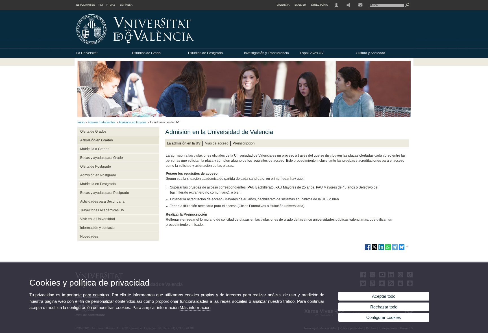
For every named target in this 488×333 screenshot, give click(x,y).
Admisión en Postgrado (98, 175)
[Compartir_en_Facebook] (367, 249)
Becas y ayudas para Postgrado (104, 193)
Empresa (126, 4)
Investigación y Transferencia (266, 53)
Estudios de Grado (146, 53)
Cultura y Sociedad (370, 53)
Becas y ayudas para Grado (101, 158)
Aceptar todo (383, 296)
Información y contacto (97, 228)
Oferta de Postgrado (95, 166)
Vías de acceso (216, 143)
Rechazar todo (383, 306)
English (300, 4)
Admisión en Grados (133, 122)
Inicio (80, 122)
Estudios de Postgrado (205, 53)
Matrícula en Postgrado (98, 184)
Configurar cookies (383, 317)
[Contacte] (360, 5)
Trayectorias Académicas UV (102, 210)
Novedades (89, 236)
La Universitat (86, 53)
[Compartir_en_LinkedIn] (381, 249)
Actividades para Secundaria (102, 201)
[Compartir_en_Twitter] (374, 249)
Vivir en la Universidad (97, 219)
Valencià (283, 4)
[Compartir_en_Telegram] (394, 249)
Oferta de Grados (93, 131)
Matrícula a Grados (94, 149)
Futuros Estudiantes (102, 122)
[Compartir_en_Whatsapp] (388, 249)
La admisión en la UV (184, 143)
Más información (195, 307)
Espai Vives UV (312, 53)
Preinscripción (244, 143)
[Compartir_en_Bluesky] (401, 249)
